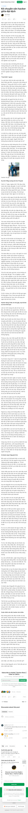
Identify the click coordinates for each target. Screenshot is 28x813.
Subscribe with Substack (15, 790)
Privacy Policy (16, 796)
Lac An (6, 725)
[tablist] (7, 711)
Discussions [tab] (12, 746)
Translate (4, 6)
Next (23, 701)
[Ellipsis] (26, 725)
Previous (6, 701)
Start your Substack (10, 806)
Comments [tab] (4, 711)
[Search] (25, 746)
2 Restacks (18, 692)
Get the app (21, 806)
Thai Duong (7, 14)
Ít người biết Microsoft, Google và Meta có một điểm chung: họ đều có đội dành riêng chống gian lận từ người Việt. (10, 752)
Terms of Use (21, 683)
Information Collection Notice (15, 685)
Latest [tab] (6, 746)
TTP (3, 278)
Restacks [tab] (11, 711)
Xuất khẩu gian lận (6, 750)
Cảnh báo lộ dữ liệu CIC (8, 760)
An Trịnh (18, 35)
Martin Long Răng (8, 734)
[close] (24, 766)
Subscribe (19, 2)
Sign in (25, 2)
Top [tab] (3, 746)
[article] (14, 753)
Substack (7, 810)
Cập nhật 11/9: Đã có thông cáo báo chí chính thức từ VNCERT (10, 763)
